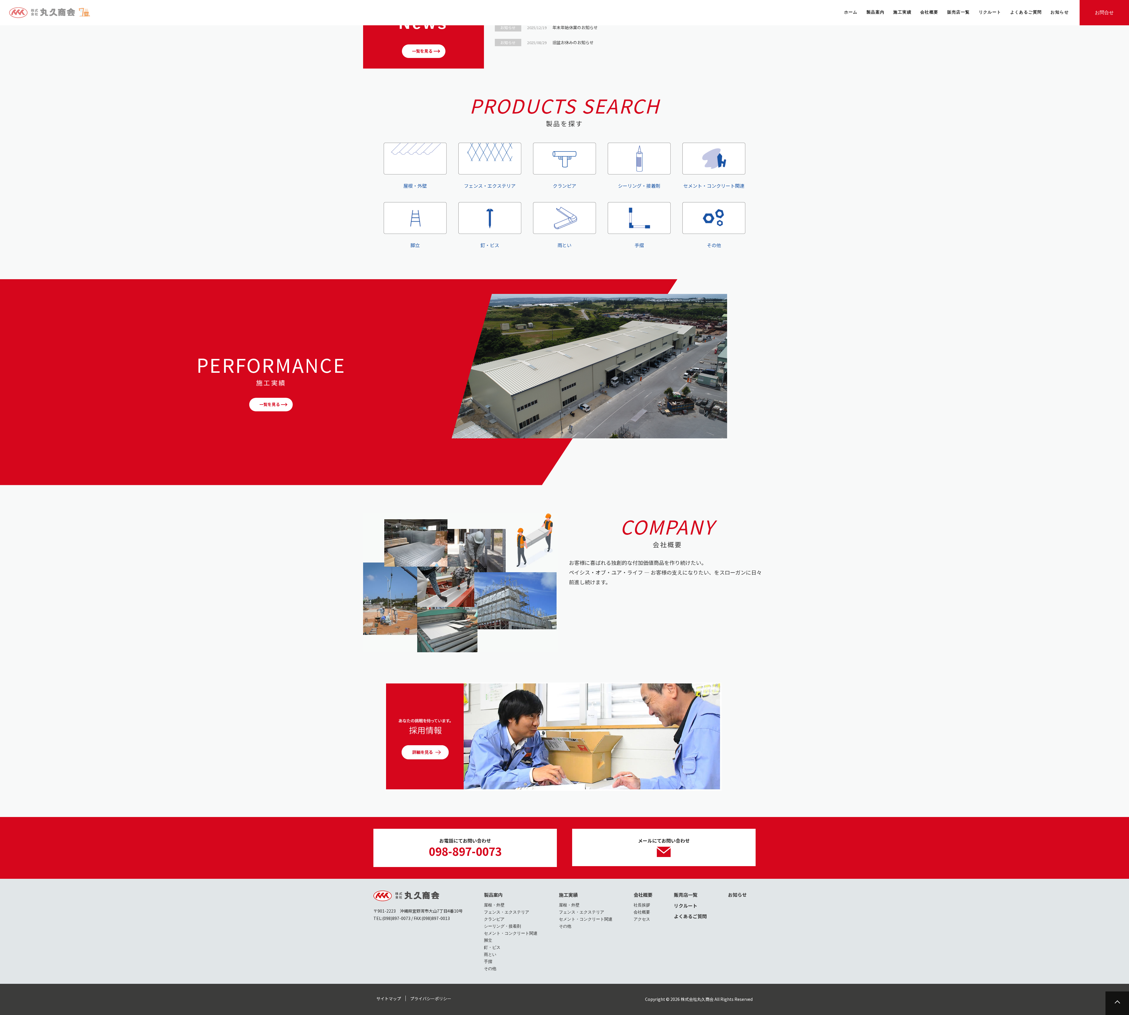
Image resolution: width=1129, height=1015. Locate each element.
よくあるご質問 (690, 916)
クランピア (564, 185)
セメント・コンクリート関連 (713, 185)
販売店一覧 (685, 894)
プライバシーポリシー (430, 998)
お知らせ (737, 894)
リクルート (685, 905)
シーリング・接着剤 (639, 185)
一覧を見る (422, 51)
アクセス (642, 919)
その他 (714, 245)
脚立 (415, 245)
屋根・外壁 (415, 185)
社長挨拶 (642, 905)
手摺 (639, 245)
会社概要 (643, 894)
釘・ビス (489, 245)
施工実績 (568, 894)
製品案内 (493, 894)
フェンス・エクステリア (490, 185)
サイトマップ (388, 998)
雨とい (564, 245)
